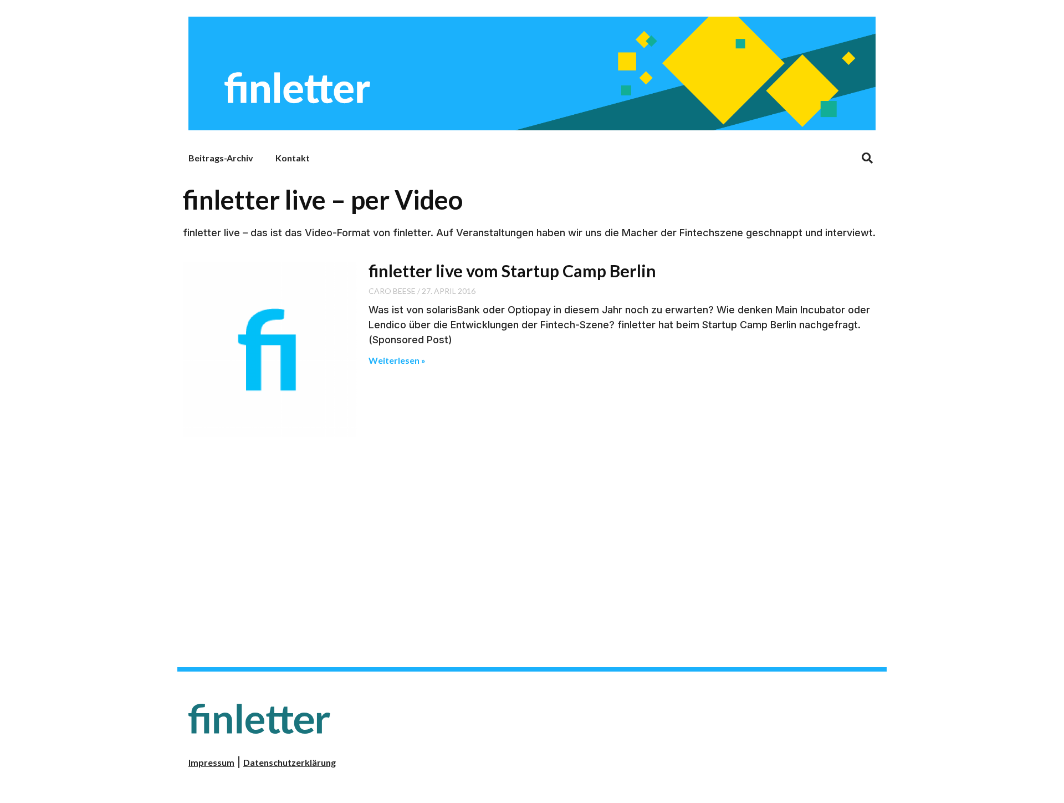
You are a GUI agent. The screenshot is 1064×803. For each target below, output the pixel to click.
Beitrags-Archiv (220, 158)
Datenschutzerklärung (289, 762)
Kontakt (292, 158)
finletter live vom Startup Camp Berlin (512, 271)
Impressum (211, 762)
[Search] (867, 158)
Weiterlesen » (397, 360)
